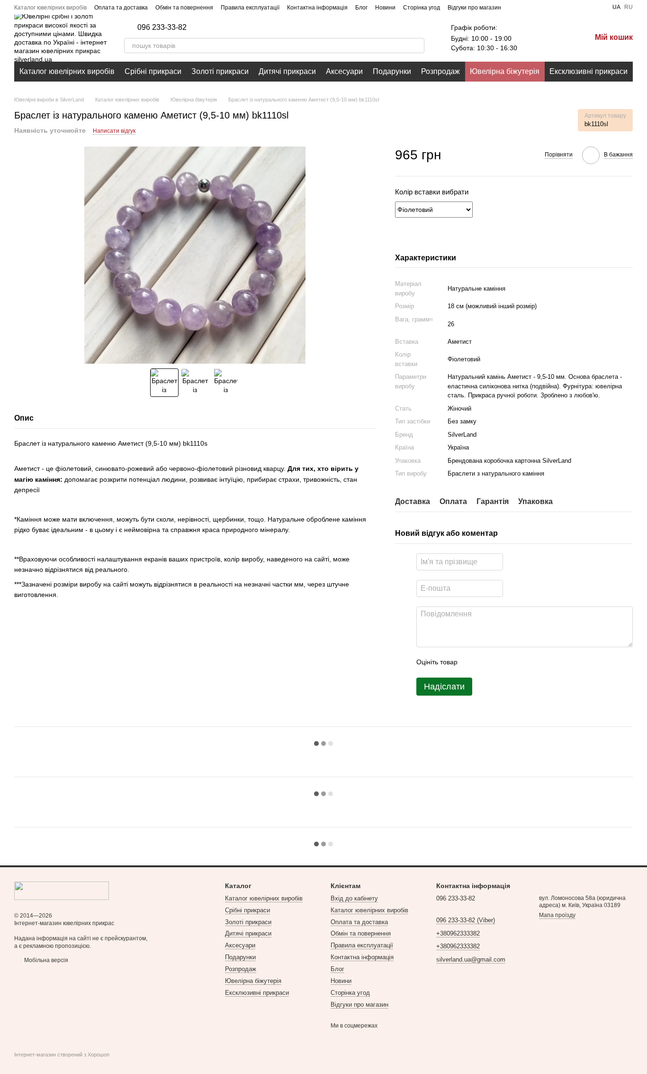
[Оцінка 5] (533, 662)
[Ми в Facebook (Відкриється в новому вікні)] (514, 7)
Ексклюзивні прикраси (588, 71)
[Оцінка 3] (503, 662)
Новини (385, 7)
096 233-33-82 (162, 27)
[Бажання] (534, 38)
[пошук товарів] (416, 45)
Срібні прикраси (153, 71)
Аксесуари (344, 71)
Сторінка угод (421, 7)
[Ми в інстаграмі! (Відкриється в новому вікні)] (537, 7)
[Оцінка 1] (473, 662)
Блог (361, 7)
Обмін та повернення (184, 7)
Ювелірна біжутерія (504, 71)
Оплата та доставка (121, 7)
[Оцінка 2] (488, 662)
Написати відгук (114, 131)
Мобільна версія (45, 960)
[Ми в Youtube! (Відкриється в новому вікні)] (526, 7)
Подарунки (392, 71)
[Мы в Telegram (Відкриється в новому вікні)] (548, 7)
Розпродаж (440, 71)
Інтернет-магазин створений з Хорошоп (61, 1054)
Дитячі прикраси (287, 71)
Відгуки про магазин (474, 7)
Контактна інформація (317, 7)
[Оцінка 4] (518, 662)
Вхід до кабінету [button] (354, 898)
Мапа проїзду (557, 915)
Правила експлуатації (250, 7)
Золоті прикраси (220, 71)
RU (628, 7)
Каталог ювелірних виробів (50, 7)
